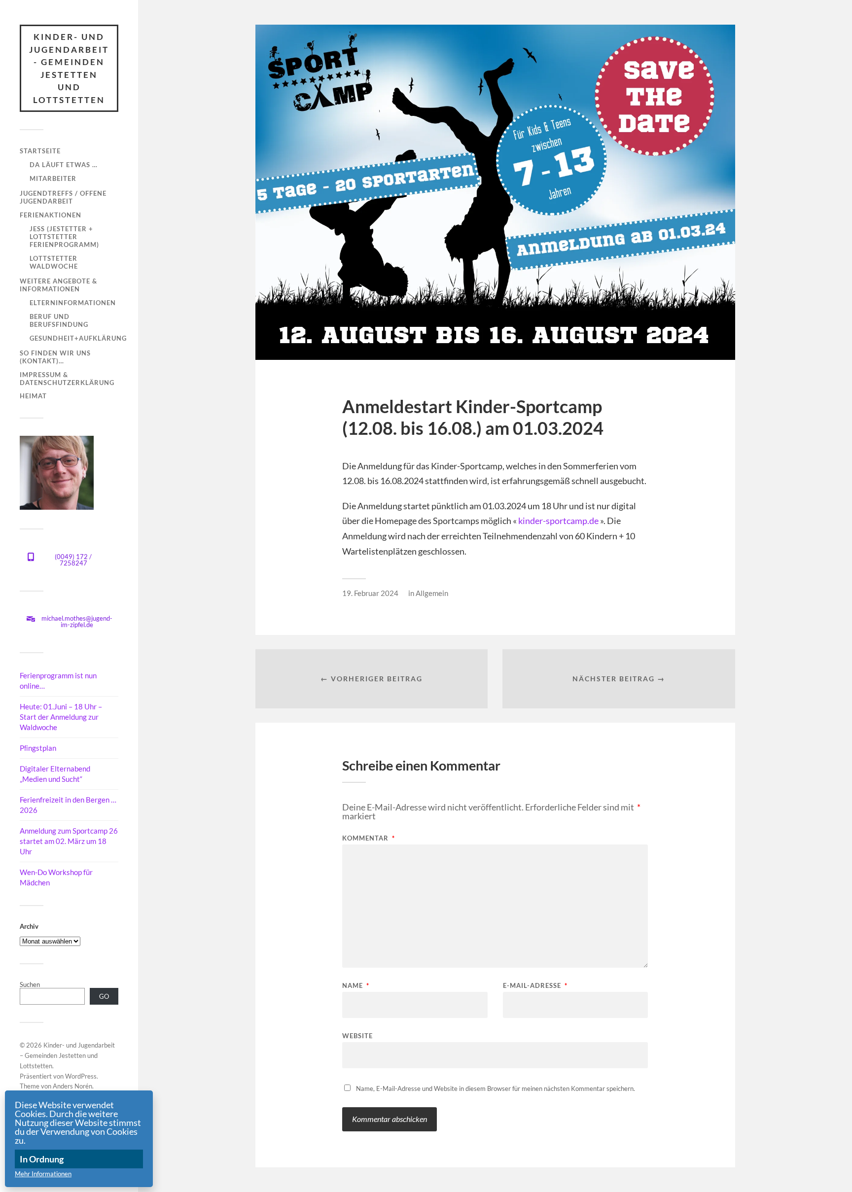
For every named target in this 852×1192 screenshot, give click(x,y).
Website (357, 1035)
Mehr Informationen (43, 1174)
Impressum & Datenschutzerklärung (67, 378)
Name (355, 985)
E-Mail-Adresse (535, 985)
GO (104, 996)
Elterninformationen (73, 303)
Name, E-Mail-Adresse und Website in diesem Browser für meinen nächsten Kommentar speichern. (495, 1088)
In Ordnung (42, 1159)
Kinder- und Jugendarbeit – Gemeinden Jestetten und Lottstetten (67, 1055)
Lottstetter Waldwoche (54, 262)
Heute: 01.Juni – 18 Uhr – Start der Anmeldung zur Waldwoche (61, 717)
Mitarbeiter (53, 178)
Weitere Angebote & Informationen (58, 285)
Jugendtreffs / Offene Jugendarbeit (63, 197)
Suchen (30, 984)
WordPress (81, 1076)
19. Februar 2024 (370, 593)
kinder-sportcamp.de (558, 520)
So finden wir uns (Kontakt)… (55, 357)
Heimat (33, 396)
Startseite (40, 151)
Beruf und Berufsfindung (59, 320)
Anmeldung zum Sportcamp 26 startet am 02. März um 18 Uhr (69, 841)
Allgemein (432, 593)
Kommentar (368, 838)
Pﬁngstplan (38, 747)
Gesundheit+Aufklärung (78, 338)
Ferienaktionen (50, 215)
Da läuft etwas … (64, 165)
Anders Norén (72, 1086)
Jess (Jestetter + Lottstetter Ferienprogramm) (64, 236)
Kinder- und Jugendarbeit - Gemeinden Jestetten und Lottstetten (69, 68)
